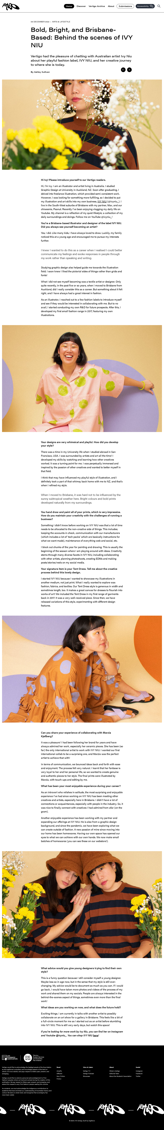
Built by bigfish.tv (89, 1120)
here (95, 1035)
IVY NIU (102, 201)
